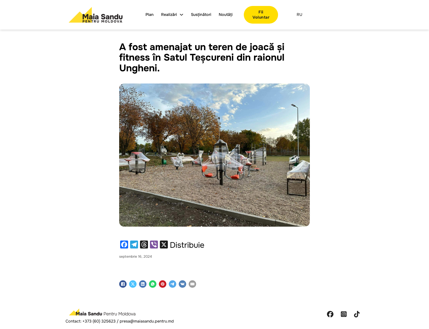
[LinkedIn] (142, 284)
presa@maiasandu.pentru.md (147, 321)
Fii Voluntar (260, 14)
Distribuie (187, 245)
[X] (133, 284)
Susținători (201, 14)
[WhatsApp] (152, 284)
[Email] (192, 284)
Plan (149, 14)
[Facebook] (123, 284)
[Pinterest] (162, 284)
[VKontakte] (182, 284)
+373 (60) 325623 (99, 321)
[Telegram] (172, 284)
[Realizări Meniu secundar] (181, 15)
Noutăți (226, 14)
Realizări (169, 14)
